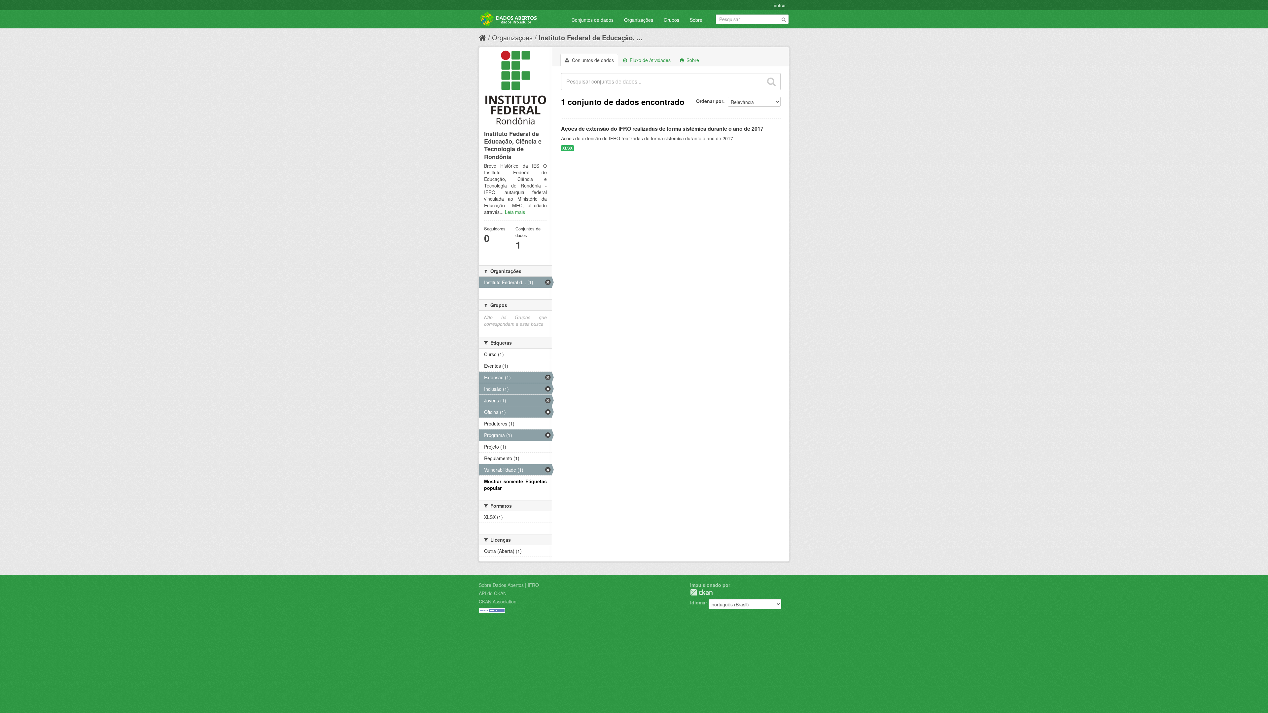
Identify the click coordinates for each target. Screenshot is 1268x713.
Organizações (638, 20)
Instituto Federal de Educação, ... (591, 37)
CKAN (701, 592)
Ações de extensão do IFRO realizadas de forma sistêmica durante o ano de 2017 (662, 128)
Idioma (697, 602)
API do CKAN (493, 593)
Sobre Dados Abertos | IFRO (509, 585)
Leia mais (515, 212)
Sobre (696, 20)
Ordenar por (709, 101)
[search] (771, 81)
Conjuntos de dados (593, 20)
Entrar (779, 5)
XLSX (567, 148)
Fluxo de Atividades (649, 60)
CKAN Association (497, 601)
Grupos (671, 20)
